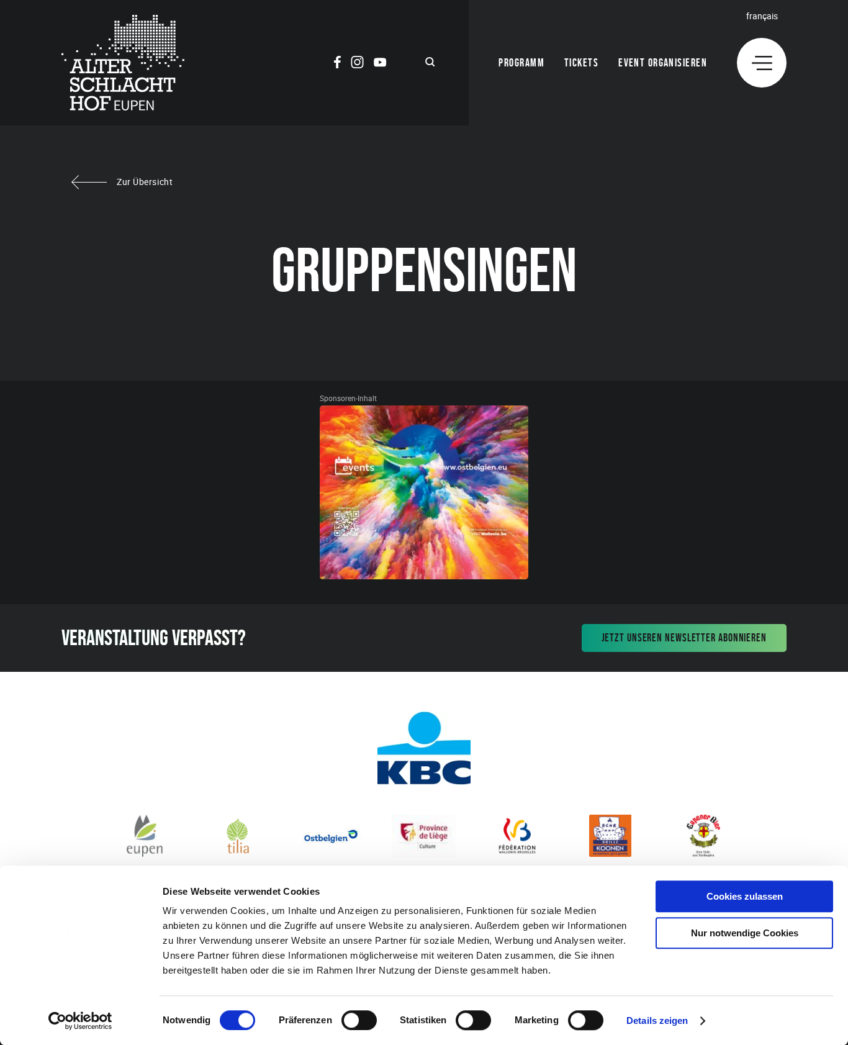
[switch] (359, 1020)
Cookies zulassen (744, 896)
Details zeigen (657, 1020)
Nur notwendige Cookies (744, 933)
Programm (521, 63)
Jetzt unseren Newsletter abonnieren (684, 637)
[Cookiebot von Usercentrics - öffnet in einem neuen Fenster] (80, 1020)
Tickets (581, 63)
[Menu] (762, 63)
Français (762, 16)
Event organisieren (662, 63)
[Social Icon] (337, 64)
